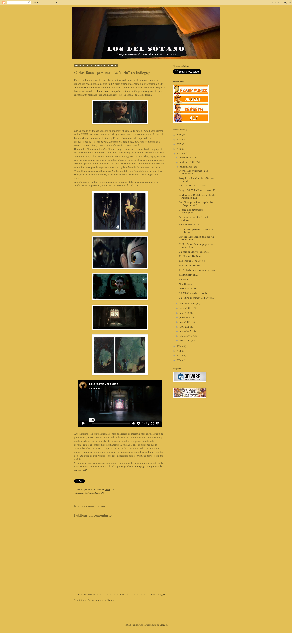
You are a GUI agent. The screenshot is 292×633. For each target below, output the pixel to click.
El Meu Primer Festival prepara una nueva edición (196, 246)
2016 (179, 148)
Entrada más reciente (85, 594)
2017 (179, 144)
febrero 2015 (186, 335)
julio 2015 (185, 312)
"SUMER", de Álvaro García (193, 293)
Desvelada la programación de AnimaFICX (193, 172)
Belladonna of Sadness (189, 265)
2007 (179, 355)
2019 (179, 135)
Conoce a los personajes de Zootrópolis (191, 211)
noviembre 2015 (188, 162)
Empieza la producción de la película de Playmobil (196, 238)
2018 (179, 139)
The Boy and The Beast (190, 256)
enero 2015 (185, 340)
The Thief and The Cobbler (192, 260)
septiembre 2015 (188, 303)
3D (86, 492)
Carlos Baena (94, 492)
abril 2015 (185, 326)
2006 (179, 360)
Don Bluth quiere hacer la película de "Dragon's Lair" (197, 204)
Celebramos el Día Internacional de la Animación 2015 (197, 196)
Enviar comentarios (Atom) (101, 600)
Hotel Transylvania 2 (189, 224)
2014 (179, 346)
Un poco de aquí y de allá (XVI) (194, 251)
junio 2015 (185, 317)
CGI (102, 492)
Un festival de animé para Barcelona (196, 297)
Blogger (163, 624)
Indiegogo (102, 91)
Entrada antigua (157, 594)
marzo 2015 (186, 331)
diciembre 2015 (187, 157)
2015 (179, 153)
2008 (179, 350)
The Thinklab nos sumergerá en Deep (197, 270)
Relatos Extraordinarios (87, 87)
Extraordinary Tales (188, 274)
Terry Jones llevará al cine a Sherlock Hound (197, 179)
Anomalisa (184, 279)
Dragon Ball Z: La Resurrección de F (197, 190)
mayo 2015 (185, 322)
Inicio (122, 594)
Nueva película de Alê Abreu (193, 185)
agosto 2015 (186, 308)
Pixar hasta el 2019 (188, 288)
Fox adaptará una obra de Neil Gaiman (193, 219)
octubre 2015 (186, 166)
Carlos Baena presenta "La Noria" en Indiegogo (196, 231)
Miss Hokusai (185, 283)
